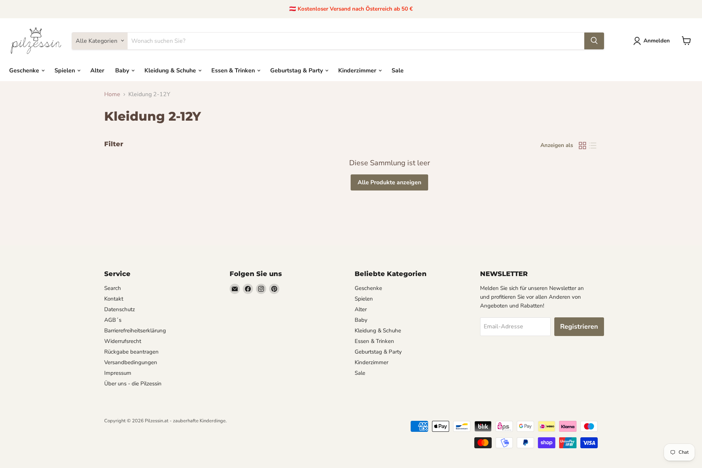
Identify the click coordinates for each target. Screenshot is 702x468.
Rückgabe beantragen (131, 351)
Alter (97, 70)
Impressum (117, 373)
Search (112, 288)
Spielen (65, 70)
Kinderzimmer (358, 70)
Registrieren (579, 326)
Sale (398, 70)
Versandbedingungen (130, 362)
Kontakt (113, 298)
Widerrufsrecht (122, 341)
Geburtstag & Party (297, 70)
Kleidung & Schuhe (170, 70)
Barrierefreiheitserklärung (135, 330)
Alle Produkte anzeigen (389, 182)
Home (112, 94)
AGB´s (112, 320)
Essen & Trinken (233, 70)
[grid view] (582, 145)
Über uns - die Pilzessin (133, 383)
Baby (123, 70)
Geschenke (25, 70)
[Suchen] (594, 40)
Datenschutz (119, 309)
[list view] (593, 145)
